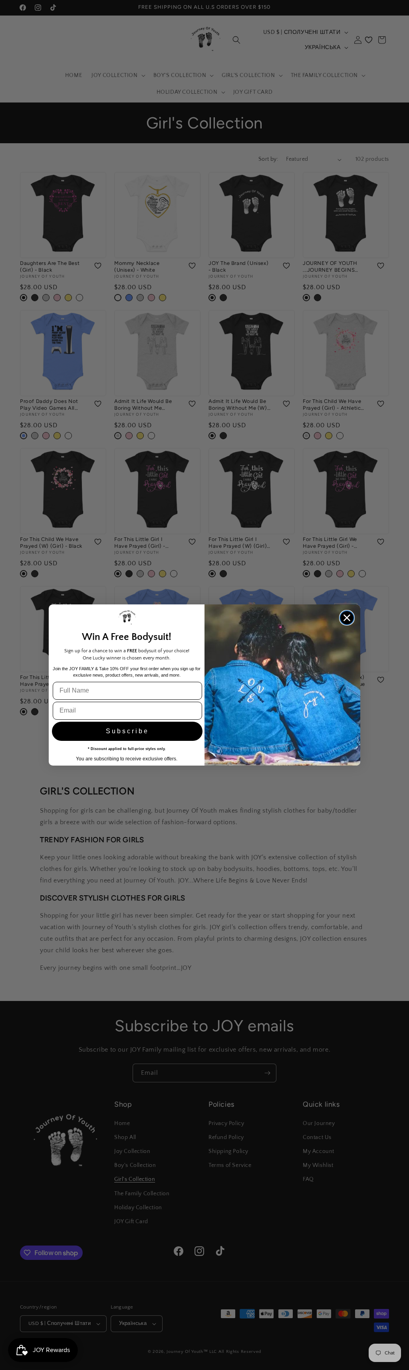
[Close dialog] (347, 618)
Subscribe (127, 731)
